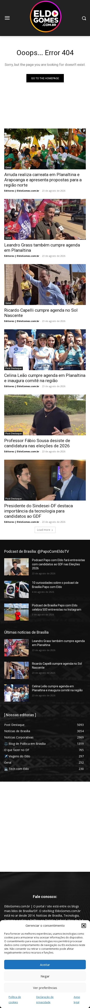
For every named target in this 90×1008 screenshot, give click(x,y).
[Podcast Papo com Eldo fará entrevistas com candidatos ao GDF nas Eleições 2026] (16, 566)
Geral (8, 167)
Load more (43, 530)
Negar (45, 976)
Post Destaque (13, 368)
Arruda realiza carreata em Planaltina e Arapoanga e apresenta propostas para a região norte (43, 180)
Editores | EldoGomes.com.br (21, 190)
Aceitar (45, 965)
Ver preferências (45, 988)
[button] (84, 926)
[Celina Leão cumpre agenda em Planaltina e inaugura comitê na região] (45, 349)
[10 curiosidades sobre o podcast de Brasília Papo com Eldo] (16, 589)
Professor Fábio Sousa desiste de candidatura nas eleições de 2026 (37, 443)
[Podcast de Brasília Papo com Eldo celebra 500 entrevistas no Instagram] (16, 612)
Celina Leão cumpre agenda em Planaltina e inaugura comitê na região (44, 378)
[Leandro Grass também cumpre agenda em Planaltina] (45, 219)
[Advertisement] (45, 827)
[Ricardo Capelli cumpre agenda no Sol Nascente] (45, 284)
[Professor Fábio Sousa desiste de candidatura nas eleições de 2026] (45, 414)
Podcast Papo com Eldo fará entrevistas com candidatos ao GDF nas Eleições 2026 (58, 564)
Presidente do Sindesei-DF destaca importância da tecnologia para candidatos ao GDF (38, 511)
